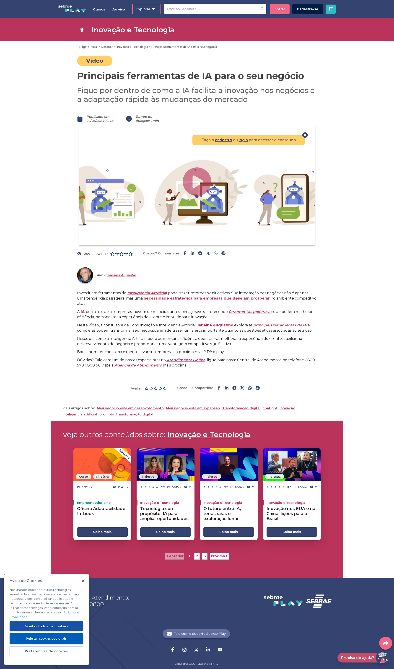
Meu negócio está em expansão (193, 408)
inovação (287, 408)
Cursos (99, 9)
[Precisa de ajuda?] (382, 657)
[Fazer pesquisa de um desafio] (262, 9)
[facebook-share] (185, 253)
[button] (174, 556)
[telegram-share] (200, 253)
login (243, 140)
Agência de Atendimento (138, 365)
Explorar (143, 9)
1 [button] (189, 556)
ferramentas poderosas (250, 312)
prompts (106, 414)
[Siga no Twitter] (196, 650)
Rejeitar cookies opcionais (46, 638)
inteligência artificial (79, 414)
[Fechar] (83, 581)
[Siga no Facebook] (172, 650)
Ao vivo (118, 9)
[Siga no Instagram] (184, 650)
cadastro (223, 140)
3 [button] (205, 556)
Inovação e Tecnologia (209, 434)
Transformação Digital (241, 408)
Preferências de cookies (46, 651)
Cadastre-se (307, 9)
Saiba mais (102, 532)
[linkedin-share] (192, 253)
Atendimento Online (185, 360)
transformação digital (134, 414)
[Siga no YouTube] (220, 650)
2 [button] (197, 556)
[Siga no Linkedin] (208, 650)
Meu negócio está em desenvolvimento (130, 408)
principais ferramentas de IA (280, 325)
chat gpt (270, 408)
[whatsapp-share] (216, 253)
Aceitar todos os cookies (46, 626)
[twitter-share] (208, 253)
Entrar (280, 9)
